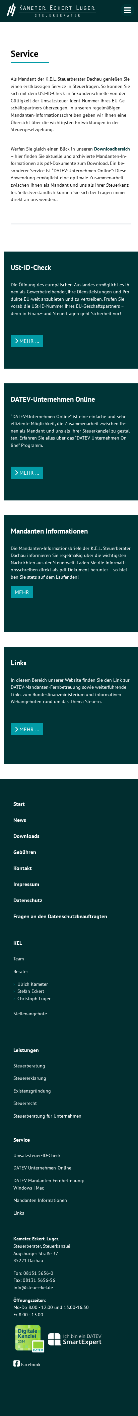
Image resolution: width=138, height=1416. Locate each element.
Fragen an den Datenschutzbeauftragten (60, 916)
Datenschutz (27, 900)
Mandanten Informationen (40, 1200)
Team (18, 958)
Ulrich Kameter (32, 984)
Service (21, 1139)
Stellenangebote (30, 1013)
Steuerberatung (29, 1065)
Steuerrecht (25, 1103)
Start (19, 803)
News (19, 820)
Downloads (26, 836)
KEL (17, 943)
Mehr (22, 592)
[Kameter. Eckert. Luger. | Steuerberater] (69, 10)
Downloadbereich (112, 149)
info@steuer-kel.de (33, 1287)
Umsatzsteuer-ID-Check (37, 1155)
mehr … (28, 341)
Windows (22, 1188)
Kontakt (22, 868)
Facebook (30, 1364)
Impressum (26, 884)
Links (18, 1213)
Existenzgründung (32, 1091)
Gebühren (24, 852)
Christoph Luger (34, 998)
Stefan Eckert (30, 991)
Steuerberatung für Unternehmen (47, 1116)
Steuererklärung (29, 1078)
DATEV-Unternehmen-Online (42, 1167)
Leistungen (26, 1050)
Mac (40, 1188)
